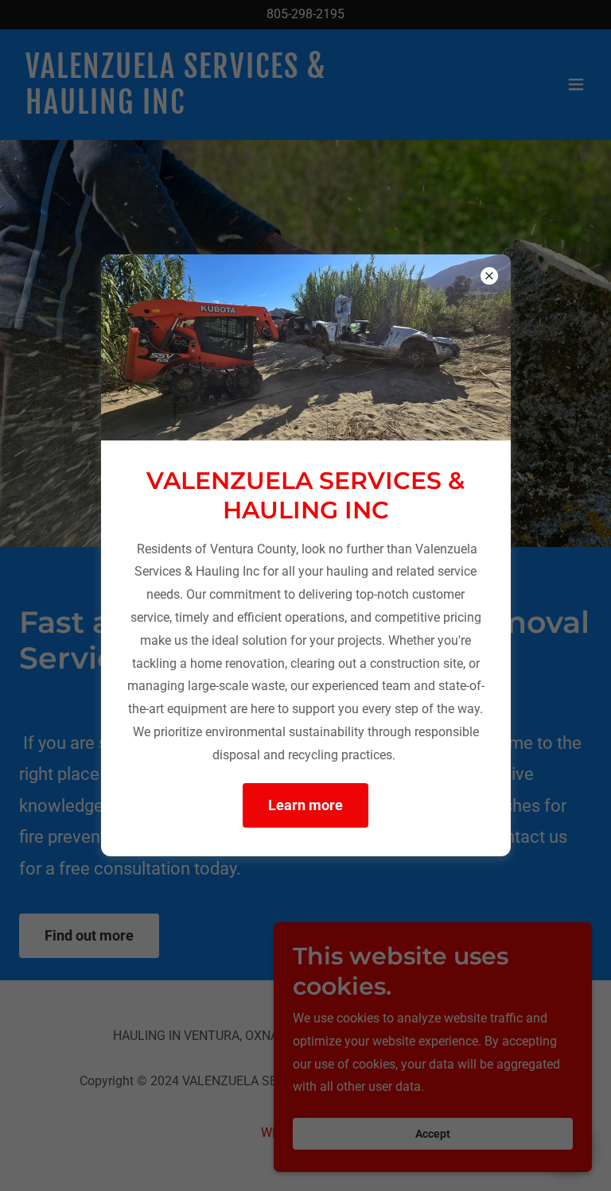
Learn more (305, 805)
